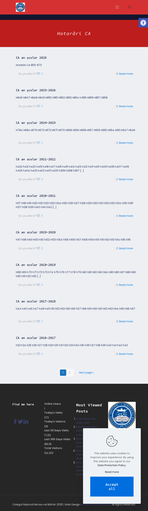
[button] (143, 22)
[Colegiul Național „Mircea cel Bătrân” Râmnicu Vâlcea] (20, 7)
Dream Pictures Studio (97, 504)
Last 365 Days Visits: (57, 439)
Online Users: (53, 404)
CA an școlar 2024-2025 (36, 123)
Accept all (111, 486)
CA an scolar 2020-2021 (36, 196)
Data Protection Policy (112, 465)
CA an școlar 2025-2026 (36, 90)
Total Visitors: (53, 448)
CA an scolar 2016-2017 (36, 338)
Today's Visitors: (55, 421)
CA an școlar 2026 (31, 58)
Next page (85, 372)
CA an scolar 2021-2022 (36, 159)
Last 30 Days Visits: (57, 430)
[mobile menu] (117, 7)
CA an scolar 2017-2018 (36, 301)
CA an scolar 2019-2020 (36, 232)
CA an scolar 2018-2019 (36, 265)
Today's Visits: (54, 412)
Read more (126, 74)
